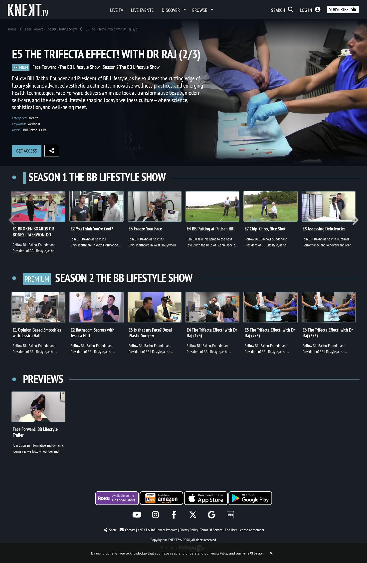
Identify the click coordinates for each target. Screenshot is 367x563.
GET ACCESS (26, 151)
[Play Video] (38, 206)
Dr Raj (43, 129)
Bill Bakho (30, 129)
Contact (130, 529)
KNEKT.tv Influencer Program (157, 529)
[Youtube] (137, 515)
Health (33, 117)
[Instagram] (155, 515)
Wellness (34, 123)
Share (113, 529)
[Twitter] (193, 515)
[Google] (211, 515)
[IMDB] (230, 515)
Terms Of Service (211, 529)
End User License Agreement (244, 529)
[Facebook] (174, 515)
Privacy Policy (189, 529)
